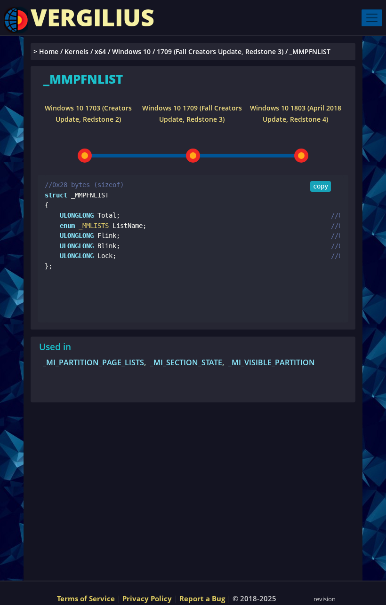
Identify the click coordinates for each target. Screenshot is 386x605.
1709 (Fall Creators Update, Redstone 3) (220, 51)
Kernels (76, 51)
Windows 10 (131, 51)
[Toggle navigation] (372, 17)
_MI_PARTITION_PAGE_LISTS (93, 362)
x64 (100, 51)
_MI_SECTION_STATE (186, 362)
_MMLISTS (92, 225)
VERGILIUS (92, 17)
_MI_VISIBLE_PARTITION (271, 362)
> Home (45, 51)
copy (320, 186)
